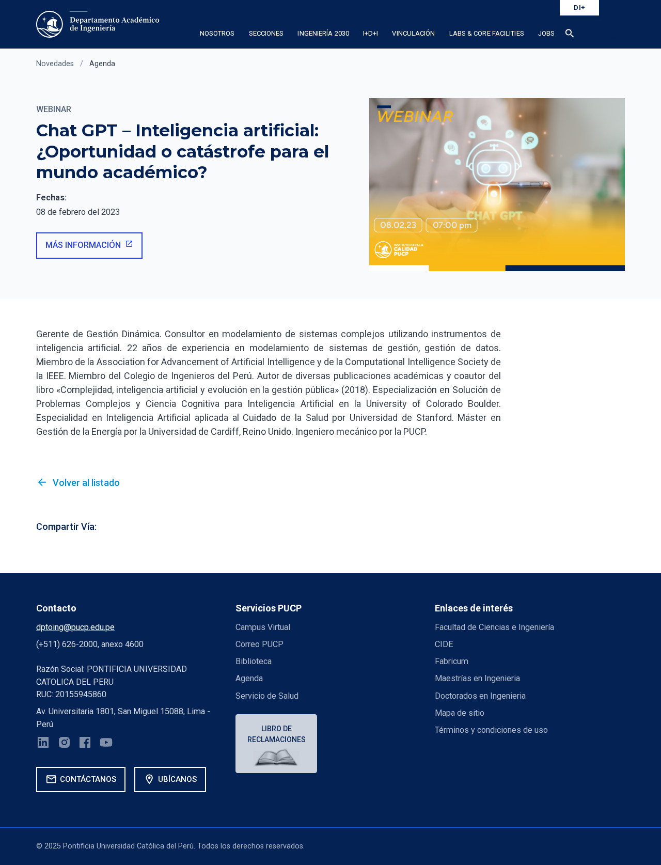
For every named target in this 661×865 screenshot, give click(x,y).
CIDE (444, 644)
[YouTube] (106, 744)
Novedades (55, 63)
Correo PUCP (259, 644)
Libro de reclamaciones (276, 734)
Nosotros (217, 33)
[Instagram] (64, 744)
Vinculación (413, 33)
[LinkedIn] (43, 744)
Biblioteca (253, 661)
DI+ (579, 7)
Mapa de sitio (459, 713)
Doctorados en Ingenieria (480, 696)
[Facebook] (85, 744)
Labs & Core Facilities (486, 33)
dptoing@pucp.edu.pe (75, 627)
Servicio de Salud (266, 696)
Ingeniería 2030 (323, 33)
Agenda (102, 63)
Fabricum (451, 661)
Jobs (546, 33)
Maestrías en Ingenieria (477, 678)
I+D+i (371, 33)
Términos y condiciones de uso (491, 730)
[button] (570, 35)
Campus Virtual (262, 627)
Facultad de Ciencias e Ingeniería (494, 627)
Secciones (266, 33)
